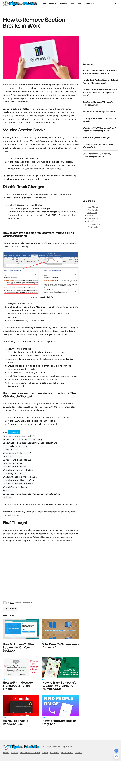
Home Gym (92, 221)
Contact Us (78, 753)
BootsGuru (92, 212)
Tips (5, 15)
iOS (4, 679)
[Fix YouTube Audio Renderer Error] (21, 705)
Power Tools (92, 227)
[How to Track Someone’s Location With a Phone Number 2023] (60, 667)
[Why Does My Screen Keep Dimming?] (60, 629)
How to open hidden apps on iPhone (99, 111)
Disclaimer (14, 753)
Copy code (14, 432)
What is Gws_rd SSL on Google (96, 137)
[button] (112, 3)
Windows (46, 641)
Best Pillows (92, 207)
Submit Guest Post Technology (30, 753)
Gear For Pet (92, 218)
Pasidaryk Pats (93, 224)
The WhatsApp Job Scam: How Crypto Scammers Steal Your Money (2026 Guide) (100, 92)
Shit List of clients (67, 753)
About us (6, 753)
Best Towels (92, 210)
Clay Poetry (92, 215)
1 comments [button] (12, 609)
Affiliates (45, 753)
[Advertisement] (102, 42)
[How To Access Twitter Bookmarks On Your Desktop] (21, 629)
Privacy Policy (54, 753)
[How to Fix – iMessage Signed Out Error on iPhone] (21, 667)
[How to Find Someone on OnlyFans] (60, 705)
